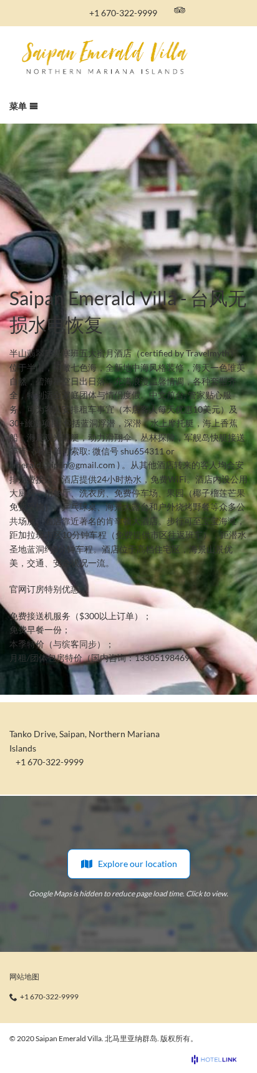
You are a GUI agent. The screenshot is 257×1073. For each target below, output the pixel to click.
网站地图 (24, 976)
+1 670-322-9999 (123, 12)
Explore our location (137, 863)
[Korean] (223, 10)
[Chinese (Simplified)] (240, 10)
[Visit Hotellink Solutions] (220, 1059)
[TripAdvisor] (180, 10)
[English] (206, 10)
